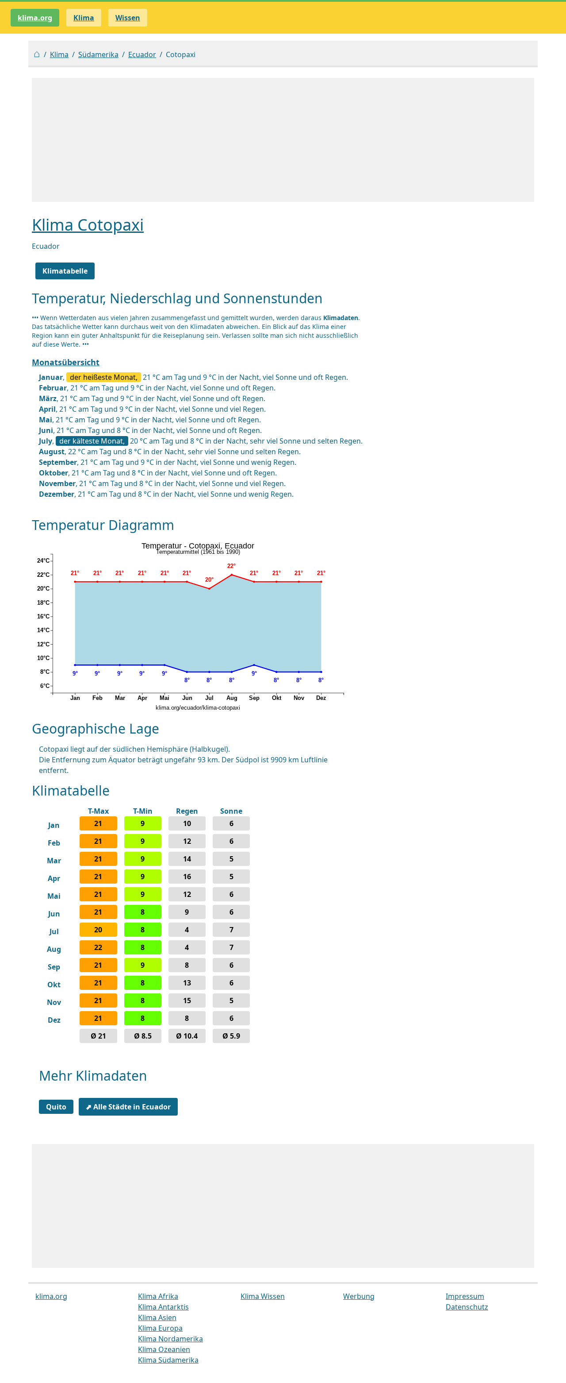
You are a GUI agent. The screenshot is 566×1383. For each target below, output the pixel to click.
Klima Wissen (263, 1296)
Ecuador (142, 54)
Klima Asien (157, 1317)
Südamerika (98, 54)
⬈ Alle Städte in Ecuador (128, 1107)
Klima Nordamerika (170, 1339)
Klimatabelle (65, 271)
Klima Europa (160, 1328)
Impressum (465, 1296)
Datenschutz (467, 1307)
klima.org (35, 18)
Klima (59, 54)
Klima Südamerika (168, 1360)
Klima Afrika (158, 1296)
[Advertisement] (283, 140)
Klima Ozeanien (164, 1349)
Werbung (359, 1296)
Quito (56, 1107)
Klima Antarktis (163, 1307)
